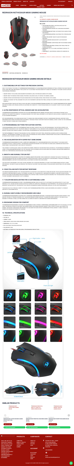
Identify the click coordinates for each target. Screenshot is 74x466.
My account (61, 1)
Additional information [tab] (15, 73)
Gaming (49, 5)
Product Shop (40, 6)
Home (17, 5)
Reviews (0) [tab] (25, 73)
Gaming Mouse (50, 16)
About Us (25, 1)
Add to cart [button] (8, 424)
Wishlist (70, 1)
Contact (32, 1)
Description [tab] (5, 73)
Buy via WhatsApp (10, 427)
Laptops (42, 5)
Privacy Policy (17, 1)
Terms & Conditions (6, 1)
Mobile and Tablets (59, 5)
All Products (43, 19)
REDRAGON (68, 56)
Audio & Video (32, 5)
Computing (23, 5)
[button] (72, 5)
